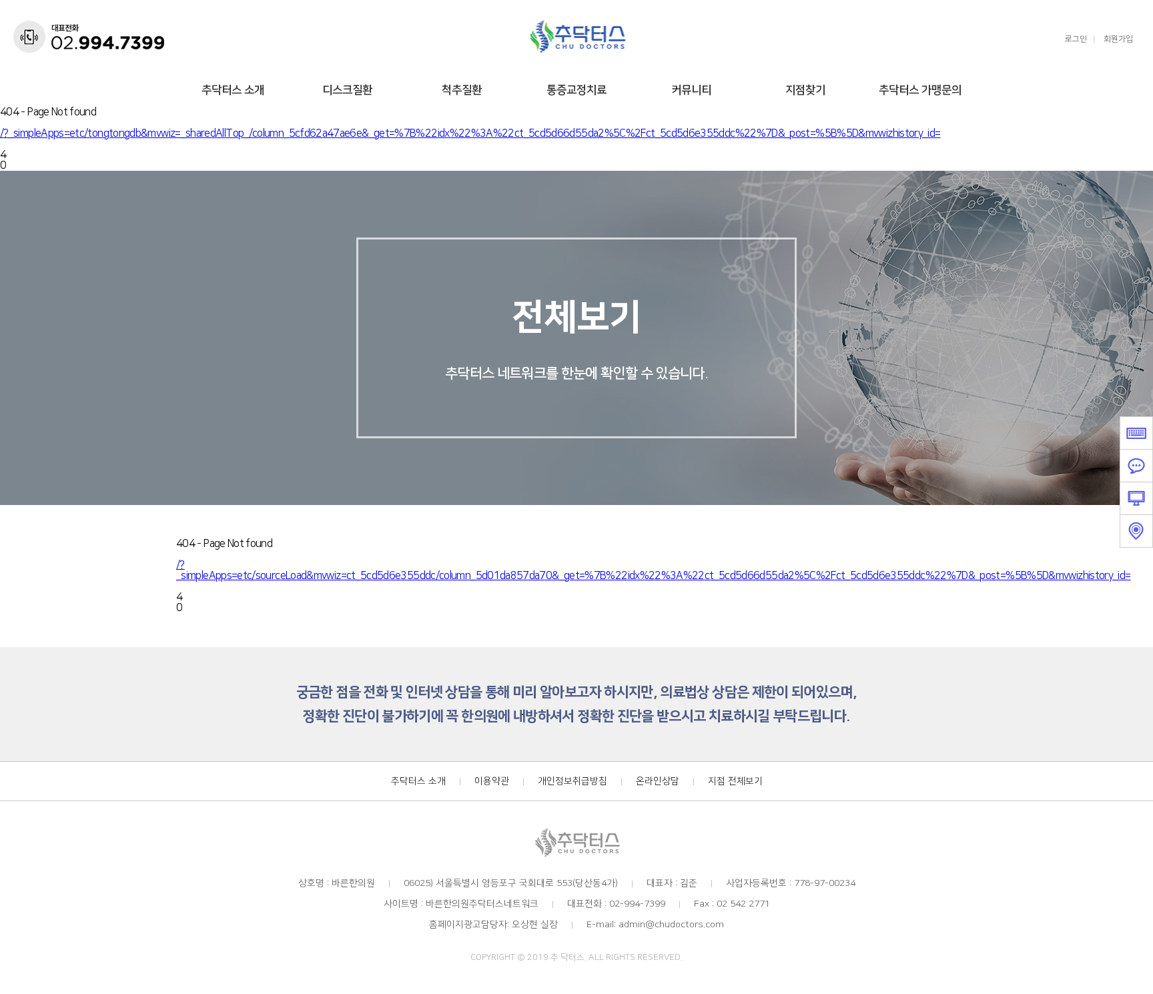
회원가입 (1118, 39)
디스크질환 (347, 90)
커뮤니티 (691, 90)
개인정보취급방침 (572, 781)
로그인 (1076, 39)
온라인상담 (657, 781)
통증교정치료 (576, 90)
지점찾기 (805, 90)
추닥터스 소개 (233, 90)
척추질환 (462, 90)
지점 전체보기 (735, 781)
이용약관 (491, 781)
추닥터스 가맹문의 (920, 90)
